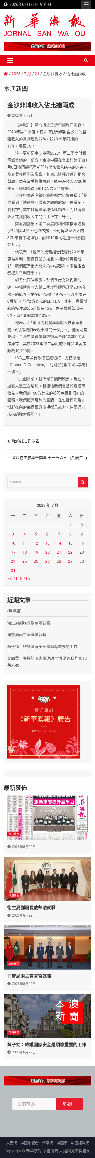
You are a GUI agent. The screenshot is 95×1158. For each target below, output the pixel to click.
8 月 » (25, 578)
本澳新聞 (14, 895)
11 (24, 543)
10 (13, 543)
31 (13, 570)
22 (70, 552)
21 (59, 552)
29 (70, 561)
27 (47, 561)
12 (36, 543)
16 (82, 543)
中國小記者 (29, 1143)
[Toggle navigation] (10, 60)
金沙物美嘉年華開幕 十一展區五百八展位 (47, 457)
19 (36, 552)
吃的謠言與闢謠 (25, 441)
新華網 (47, 1143)
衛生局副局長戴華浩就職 (28, 623)
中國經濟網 (80, 1143)
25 (24, 561)
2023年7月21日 (24, 115)
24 (13, 561)
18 (24, 552)
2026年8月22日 (24, 847)
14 (59, 543)
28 (59, 561)
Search (83, 482)
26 (36, 561)
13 (47, 543)
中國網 (62, 1143)
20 (47, 552)
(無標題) (14, 611)
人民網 (11, 1143)
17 (13, 552)
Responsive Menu (86, 4)
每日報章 (14, 834)
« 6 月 (12, 578)
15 (70, 543)
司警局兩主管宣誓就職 (26, 634)
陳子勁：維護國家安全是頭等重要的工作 (42, 646)
